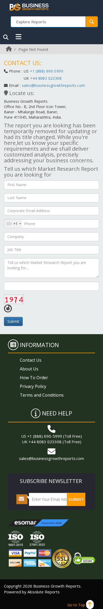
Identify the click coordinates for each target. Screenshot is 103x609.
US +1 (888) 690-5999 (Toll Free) (51, 436)
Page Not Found (33, 49)
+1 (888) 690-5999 (46, 71)
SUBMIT (76, 499)
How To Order (34, 377)
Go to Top (76, 604)
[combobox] (13, 224)
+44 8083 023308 (45, 78)
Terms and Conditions (42, 395)
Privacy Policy (33, 386)
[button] (18, 37)
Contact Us (30, 360)
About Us (29, 369)
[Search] (5, 37)
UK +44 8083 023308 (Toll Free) (51, 441)
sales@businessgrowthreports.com (53, 85)
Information (39, 345)
